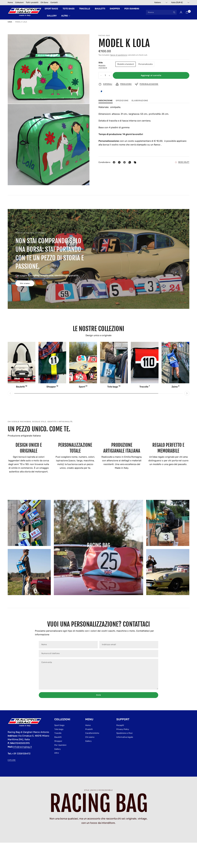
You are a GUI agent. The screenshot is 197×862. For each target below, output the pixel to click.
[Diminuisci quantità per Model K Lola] (101, 75)
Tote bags (68, 8)
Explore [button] (12, 760)
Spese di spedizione (118, 55)
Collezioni (19, 2)
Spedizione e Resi (124, 733)
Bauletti (100, 8)
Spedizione (122, 101)
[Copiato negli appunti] (135, 162)
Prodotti (89, 729)
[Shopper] (52, 362)
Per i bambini (131, 8)
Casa (10, 22)
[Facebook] (115, 162)
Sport (83, 386)
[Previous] (10, 393)
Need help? (183, 162)
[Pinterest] (125, 162)
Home (10, 2)
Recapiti (120, 725)
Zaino (175, 386)
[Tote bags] (114, 362)
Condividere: (104, 162)
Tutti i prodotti (32, 2)
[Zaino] (175, 362)
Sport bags (51, 8)
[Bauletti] (21, 362)
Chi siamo (89, 737)
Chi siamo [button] (25, 283)
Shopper (115, 8)
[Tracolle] (145, 362)
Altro (64, 15)
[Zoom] (83, 41)
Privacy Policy (122, 729)
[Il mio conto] (181, 12)
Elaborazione (140, 101)
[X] (120, 162)
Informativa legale (124, 737)
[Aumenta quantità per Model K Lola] (109, 75)
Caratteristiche (92, 733)
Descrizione (105, 101)
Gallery (52, 15)
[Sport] (83, 362)
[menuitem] (10, 2)
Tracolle (84, 8)
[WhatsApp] (130, 162)
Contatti (54, 2)
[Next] (186, 393)
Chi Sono (44, 2)
